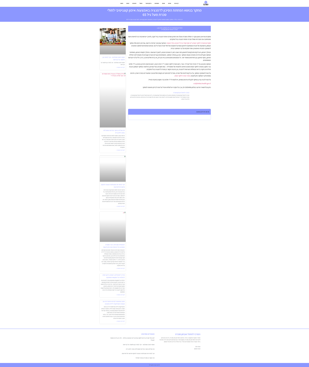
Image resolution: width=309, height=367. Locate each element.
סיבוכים (134, 3)
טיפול (141, 3)
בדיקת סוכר (148, 3)
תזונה (121, 3)
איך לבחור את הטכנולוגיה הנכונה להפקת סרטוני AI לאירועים (138, 353)
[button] (130, 112)
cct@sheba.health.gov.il (202, 83)
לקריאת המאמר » (120, 67)
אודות (169, 3)
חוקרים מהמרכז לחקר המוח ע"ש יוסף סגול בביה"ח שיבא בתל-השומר (189, 43)
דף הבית (176, 3)
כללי (175, 19)
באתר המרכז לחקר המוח (183, 76)
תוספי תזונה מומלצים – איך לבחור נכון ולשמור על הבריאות (138, 344)
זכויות (127, 3)
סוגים (163, 3)
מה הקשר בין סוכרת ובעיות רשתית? (145, 358)
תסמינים (157, 3)
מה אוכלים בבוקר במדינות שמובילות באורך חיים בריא (140, 349)
